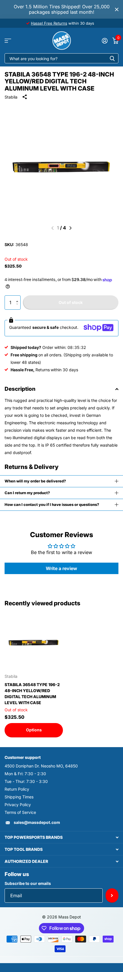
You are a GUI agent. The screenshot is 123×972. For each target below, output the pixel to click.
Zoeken (112, 58)
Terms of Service (20, 812)
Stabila (11, 97)
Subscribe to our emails (28, 883)
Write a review (61, 568)
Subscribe (112, 895)
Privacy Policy (18, 804)
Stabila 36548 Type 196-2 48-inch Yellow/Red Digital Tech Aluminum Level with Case (32, 693)
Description (20, 389)
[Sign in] (105, 41)
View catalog (8, 40)
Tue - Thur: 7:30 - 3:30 (26, 781)
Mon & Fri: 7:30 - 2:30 (25, 773)
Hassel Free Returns (49, 23)
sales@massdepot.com (37, 822)
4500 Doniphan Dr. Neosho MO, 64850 (41, 765)
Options (34, 729)
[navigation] (70, 228)
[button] (18, 297)
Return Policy (17, 789)
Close (116, 9)
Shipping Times (19, 796)
